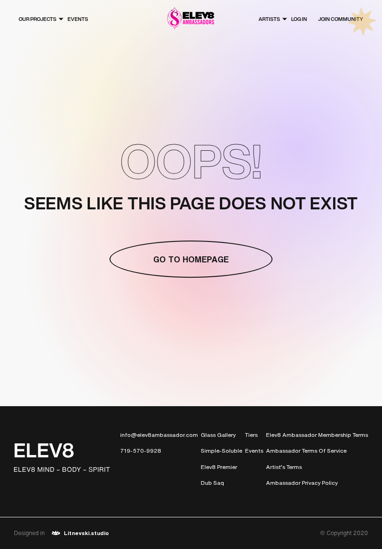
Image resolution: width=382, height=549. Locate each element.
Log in (299, 19)
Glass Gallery (218, 435)
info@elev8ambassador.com (159, 435)
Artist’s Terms (284, 467)
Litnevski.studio (86, 533)
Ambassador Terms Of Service (306, 451)
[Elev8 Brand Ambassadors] (191, 19)
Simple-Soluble (221, 451)
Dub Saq (212, 483)
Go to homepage (191, 259)
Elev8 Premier (219, 467)
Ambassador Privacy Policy (302, 483)
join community (340, 19)
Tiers (251, 435)
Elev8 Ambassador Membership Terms (317, 435)
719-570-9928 (140, 451)
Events (78, 19)
